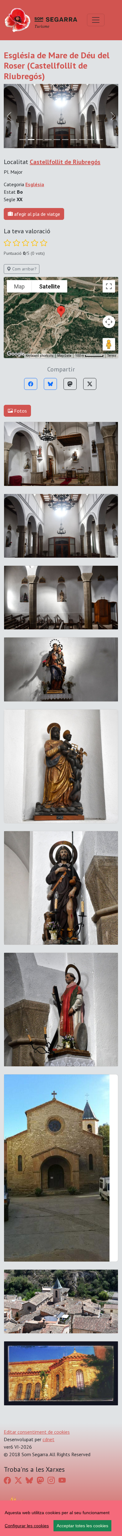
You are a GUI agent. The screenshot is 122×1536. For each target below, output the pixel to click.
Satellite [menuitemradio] (49, 222)
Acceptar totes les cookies (82, 1525)
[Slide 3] (48, 75)
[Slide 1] (31, 75)
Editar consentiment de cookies (37, 1368)
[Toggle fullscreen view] (109, 222)
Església (34, 120)
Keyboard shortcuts (39, 291)
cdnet (48, 1375)
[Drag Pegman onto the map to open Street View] (109, 280)
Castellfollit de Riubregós (65, 98)
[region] (61, 1518)
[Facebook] (30, 320)
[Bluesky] (50, 320)
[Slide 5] (65, 75)
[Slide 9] (99, 75)
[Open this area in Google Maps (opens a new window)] (15, 290)
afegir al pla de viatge (36, 150)
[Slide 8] (91, 75)
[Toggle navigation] (95, 20)
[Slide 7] (82, 75)
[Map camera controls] (109, 258)
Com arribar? (24, 205)
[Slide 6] (73, 75)
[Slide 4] (56, 75)
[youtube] (62, 1416)
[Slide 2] (39, 75)
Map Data (64, 291)
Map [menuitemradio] (19, 222)
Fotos (20, 347)
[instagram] (51, 1416)
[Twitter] (89, 320)
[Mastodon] (70, 320)
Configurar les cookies (27, 1525)
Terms (111, 291)
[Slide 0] (22, 75)
